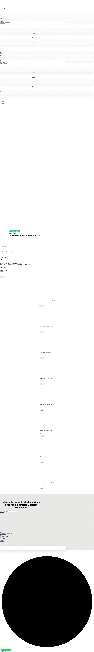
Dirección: (1, 532)
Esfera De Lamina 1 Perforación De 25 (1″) (46, 430)
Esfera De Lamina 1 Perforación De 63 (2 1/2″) (47, 482)
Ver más (41, 305)
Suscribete (1, 512)
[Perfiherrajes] (2, 97)
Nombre (1, 265)
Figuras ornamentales (3, 63)
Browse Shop (4, 651)
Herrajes (1, 21)
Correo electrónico (3, 267)
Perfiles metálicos (2, 23)
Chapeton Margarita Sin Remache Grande (46, 378)
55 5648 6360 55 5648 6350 (2, 541)
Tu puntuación (2, 270)
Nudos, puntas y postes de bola (5, 22)
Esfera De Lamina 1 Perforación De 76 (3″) (46, 326)
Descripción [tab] (4, 245)
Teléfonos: (1, 540)
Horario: (1, 535)
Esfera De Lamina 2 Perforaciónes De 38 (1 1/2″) (47, 300)
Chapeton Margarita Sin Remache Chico (46, 456)
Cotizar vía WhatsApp (15, 231)
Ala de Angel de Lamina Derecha (45, 352)
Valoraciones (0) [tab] (4, 246)
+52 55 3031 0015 (3, 538)
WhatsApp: (2, 537)
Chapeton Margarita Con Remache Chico (46, 404)
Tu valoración (2, 271)
